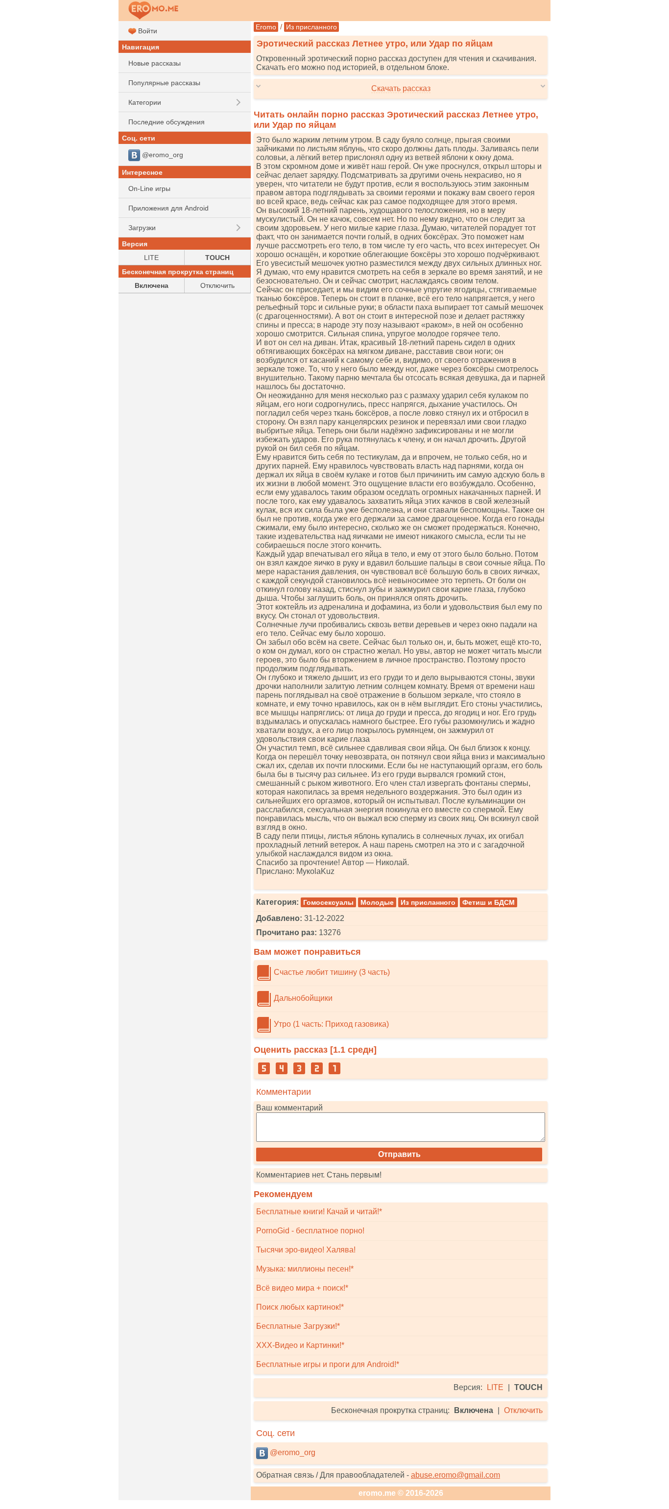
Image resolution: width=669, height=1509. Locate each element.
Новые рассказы (154, 63)
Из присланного (311, 27)
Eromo (266, 27)
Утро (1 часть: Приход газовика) (330, 1024)
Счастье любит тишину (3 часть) (331, 972)
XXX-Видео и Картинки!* (300, 1345)
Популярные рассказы (164, 83)
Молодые (377, 902)
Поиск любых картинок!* (300, 1307)
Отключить (523, 1410)
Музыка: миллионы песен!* (305, 1269)
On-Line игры (149, 188)
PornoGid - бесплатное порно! (310, 1230)
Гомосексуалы (328, 902)
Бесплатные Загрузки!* (298, 1326)
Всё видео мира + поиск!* (302, 1288)
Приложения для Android (168, 208)
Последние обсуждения (166, 122)
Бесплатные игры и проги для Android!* (327, 1364)
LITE (495, 1387)
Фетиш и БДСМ (488, 902)
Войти (146, 31)
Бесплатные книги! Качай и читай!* (319, 1211)
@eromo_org (291, 1452)
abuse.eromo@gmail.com (455, 1475)
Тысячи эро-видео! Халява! (306, 1250)
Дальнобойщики (302, 998)
